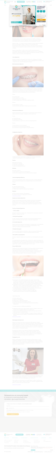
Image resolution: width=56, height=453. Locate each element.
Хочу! (41, 19)
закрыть (41, 21)
